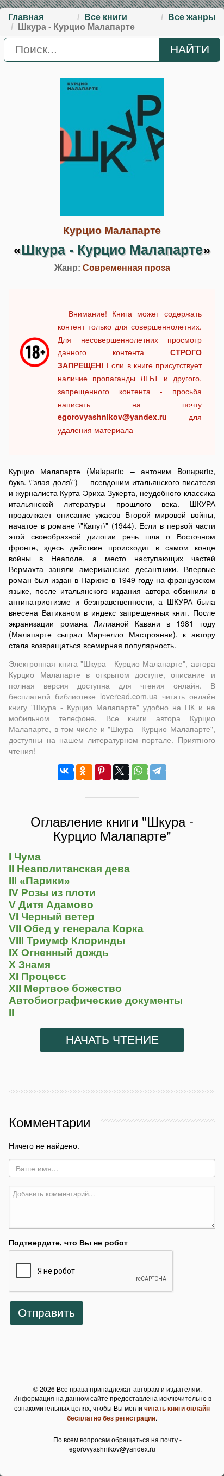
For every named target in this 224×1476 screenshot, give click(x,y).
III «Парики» (39, 880)
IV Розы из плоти (52, 892)
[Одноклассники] (84, 772)
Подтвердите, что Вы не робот (68, 1242)
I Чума (25, 857)
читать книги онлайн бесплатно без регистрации (138, 1413)
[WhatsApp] (140, 772)
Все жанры (192, 17)
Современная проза (126, 267)
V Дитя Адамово (51, 904)
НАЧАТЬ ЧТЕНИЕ (112, 1039)
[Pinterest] (103, 772)
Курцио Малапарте (112, 230)
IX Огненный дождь (59, 952)
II (11, 1012)
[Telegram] (158, 772)
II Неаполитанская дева (69, 869)
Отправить (46, 1312)
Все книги (105, 17)
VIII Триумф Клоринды (67, 940)
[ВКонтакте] (66, 772)
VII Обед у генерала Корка (76, 928)
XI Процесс (37, 976)
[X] (121, 772)
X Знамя (30, 964)
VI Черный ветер (52, 916)
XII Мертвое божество (65, 988)
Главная (25, 17)
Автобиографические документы (96, 1000)
